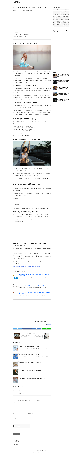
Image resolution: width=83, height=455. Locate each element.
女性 (60, 17)
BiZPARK (49, 324)
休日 (53, 16)
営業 (53, 17)
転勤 (61, 24)
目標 (31, 10)
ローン (58, 14)
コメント (14, 402)
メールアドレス (30, 413)
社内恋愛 (58, 22)
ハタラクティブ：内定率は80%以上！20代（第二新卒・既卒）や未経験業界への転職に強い (35, 293)
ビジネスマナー (17, 438)
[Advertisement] (32, 22)
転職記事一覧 (16, 441)
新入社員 (28, 10)
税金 (61, 22)
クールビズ (65, 9)
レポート (54, 14)
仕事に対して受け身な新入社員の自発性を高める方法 (30, 362)
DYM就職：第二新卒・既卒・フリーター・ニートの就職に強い (31, 285)
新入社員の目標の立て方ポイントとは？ (21, 36)
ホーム (14, 4)
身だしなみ (58, 24)
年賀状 (54, 19)
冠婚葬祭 (67, 16)
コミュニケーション (56, 11)
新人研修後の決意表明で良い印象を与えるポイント (29, 354)
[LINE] (46, 328)
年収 (63, 17)
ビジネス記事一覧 (17, 440)
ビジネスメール (64, 11)
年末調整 (67, 17)
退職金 (67, 24)
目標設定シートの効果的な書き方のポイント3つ (29, 346)
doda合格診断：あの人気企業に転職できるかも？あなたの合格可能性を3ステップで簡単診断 (35, 275)
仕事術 (68, 14)
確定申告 (54, 22)
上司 (61, 14)
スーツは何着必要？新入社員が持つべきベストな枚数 (30, 370)
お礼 (53, 9)
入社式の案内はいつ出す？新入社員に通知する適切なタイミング (32, 378)
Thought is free (47, 452)
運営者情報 (16, 444)
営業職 (57, 17)
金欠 (59, 26)
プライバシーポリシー (18, 443)
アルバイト (59, 9)
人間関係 (64, 14)
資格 (53, 24)
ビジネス (17, 4)
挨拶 (57, 19)
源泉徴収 (58, 21)
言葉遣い (64, 22)
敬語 (59, 19)
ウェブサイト (15, 418)
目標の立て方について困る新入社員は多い (22, 34)
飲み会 (65, 26)
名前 (14, 413)
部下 (53, 26)
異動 (67, 21)
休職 (56, 16)
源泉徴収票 (64, 21)
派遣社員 (54, 21)
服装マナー (67, 19)
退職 (64, 24)
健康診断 (59, 16)
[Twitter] (17, 328)
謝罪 (68, 22)
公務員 (63, 16)
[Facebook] (27, 328)
